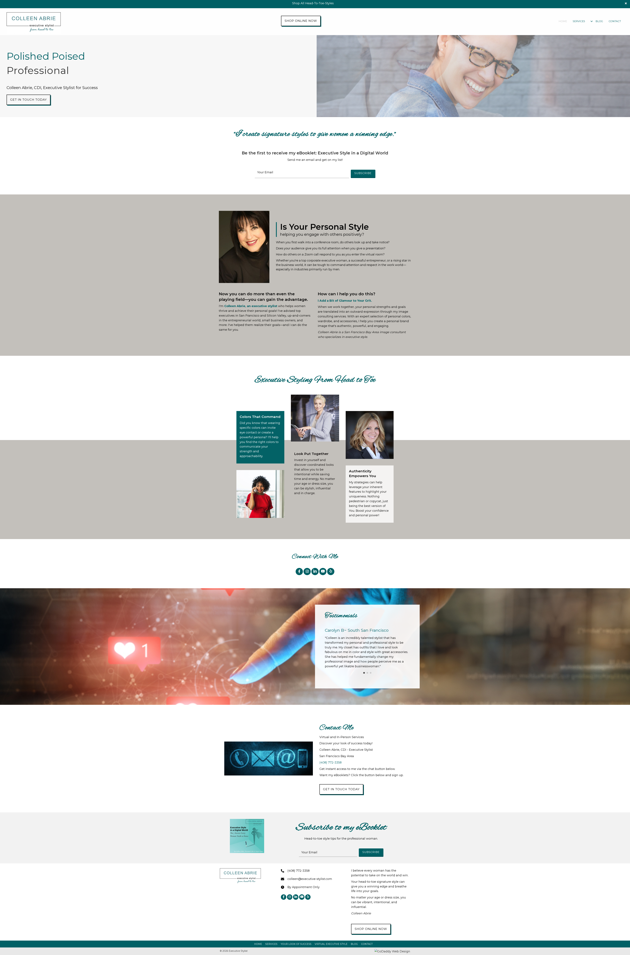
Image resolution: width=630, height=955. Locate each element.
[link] (562, 21)
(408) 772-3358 (330, 762)
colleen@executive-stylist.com (309, 879)
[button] (626, 3)
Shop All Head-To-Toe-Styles (313, 3)
